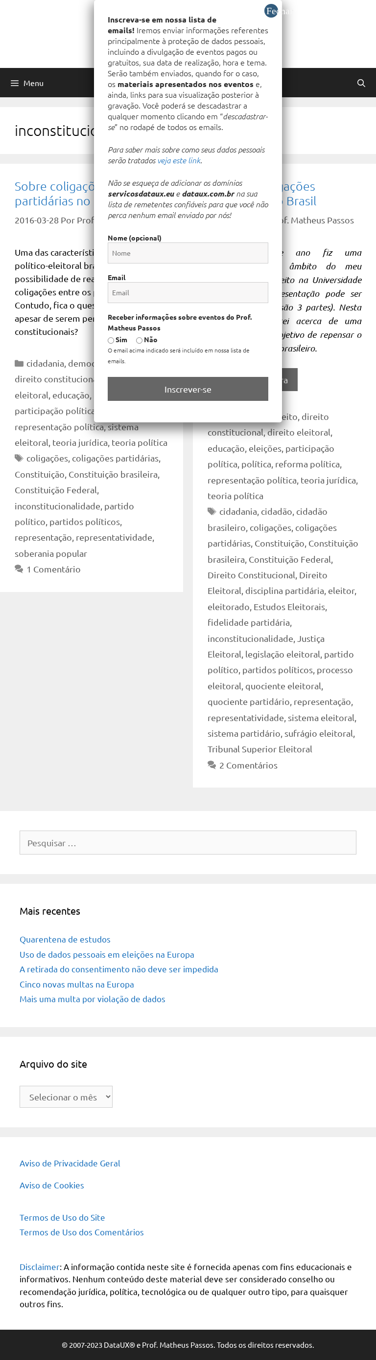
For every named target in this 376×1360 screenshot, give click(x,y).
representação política (59, 426)
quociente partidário (249, 701)
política (256, 464)
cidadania (45, 363)
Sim (120, 339)
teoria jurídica (80, 442)
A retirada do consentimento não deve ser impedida (119, 969)
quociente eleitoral (283, 685)
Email (116, 277)
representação (43, 537)
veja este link (178, 160)
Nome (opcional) (135, 237)
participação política (55, 410)
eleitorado (229, 606)
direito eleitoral (298, 432)
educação (71, 395)
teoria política (139, 442)
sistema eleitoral (321, 717)
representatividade (114, 537)
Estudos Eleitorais (289, 606)
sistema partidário (244, 733)
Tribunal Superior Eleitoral (260, 749)
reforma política (307, 464)
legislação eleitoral (282, 654)
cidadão (276, 511)
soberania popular (51, 553)
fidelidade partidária (249, 622)
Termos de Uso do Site (62, 1217)
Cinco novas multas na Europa (77, 984)
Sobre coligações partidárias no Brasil (69, 193)
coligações (47, 458)
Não (150, 339)
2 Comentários (248, 765)
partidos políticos (84, 521)
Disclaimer (40, 1266)
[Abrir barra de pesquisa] (361, 82)
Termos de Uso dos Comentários (82, 1232)
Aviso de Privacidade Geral (70, 1163)
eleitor (341, 590)
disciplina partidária (284, 590)
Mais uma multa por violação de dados (92, 998)
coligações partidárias (115, 458)
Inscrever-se (188, 389)
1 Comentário (53, 569)
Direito (283, 416)
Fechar (272, 10)
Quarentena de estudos (65, 939)
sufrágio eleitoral (318, 733)
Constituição (40, 474)
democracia (91, 363)
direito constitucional (57, 378)
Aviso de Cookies (52, 1185)
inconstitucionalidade (57, 506)
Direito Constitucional (251, 575)
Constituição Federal (56, 489)
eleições (265, 448)
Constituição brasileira (113, 474)
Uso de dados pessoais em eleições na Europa (107, 954)
